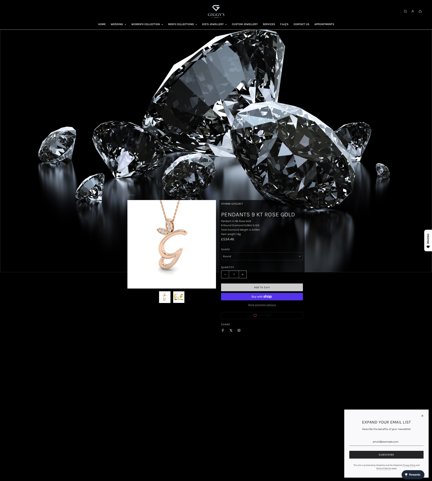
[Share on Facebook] (222, 331)
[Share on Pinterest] (239, 331)
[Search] (405, 11)
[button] (131, 244)
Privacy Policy (409, 465)
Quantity (227, 267)
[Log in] (412, 11)
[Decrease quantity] (225, 274)
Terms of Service (383, 468)
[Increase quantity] (243, 274)
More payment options (262, 305)
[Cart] (420, 11)
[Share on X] (231, 331)
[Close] (422, 415)
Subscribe (386, 454)
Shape (225, 249)
